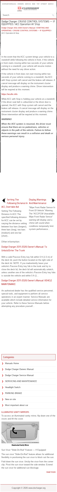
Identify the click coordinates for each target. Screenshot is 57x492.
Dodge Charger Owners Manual (19, 369)
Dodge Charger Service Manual (19, 375)
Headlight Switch (12, 387)
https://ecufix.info (9, 94)
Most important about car (16, 405)
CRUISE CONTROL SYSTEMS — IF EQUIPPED (32, 30)
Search (51, 4)
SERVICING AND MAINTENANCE (21, 381)
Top (38, 4)
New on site (10, 399)
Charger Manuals (9, 4)
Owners (20, 4)
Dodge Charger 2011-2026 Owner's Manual (18, 28)
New (33, 4)
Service (28, 4)
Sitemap (44, 4)
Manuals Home (12, 363)
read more (51, 472)
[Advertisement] (28, 44)
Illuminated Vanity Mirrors (15, 412)
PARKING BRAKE (13, 393)
